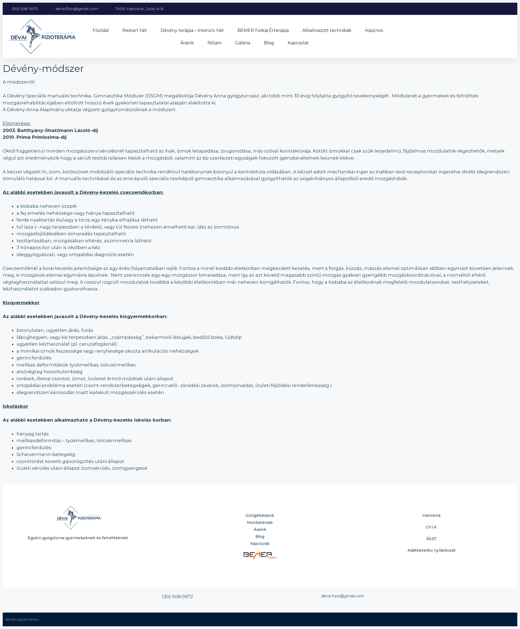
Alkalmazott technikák (327, 30)
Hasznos (374, 30)
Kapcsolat (298, 42)
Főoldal (101, 30)
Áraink (187, 42)
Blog (269, 42)
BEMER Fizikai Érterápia (263, 30)
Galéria (242, 42)
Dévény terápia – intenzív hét (192, 30)
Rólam (214, 42)
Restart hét (134, 30)
